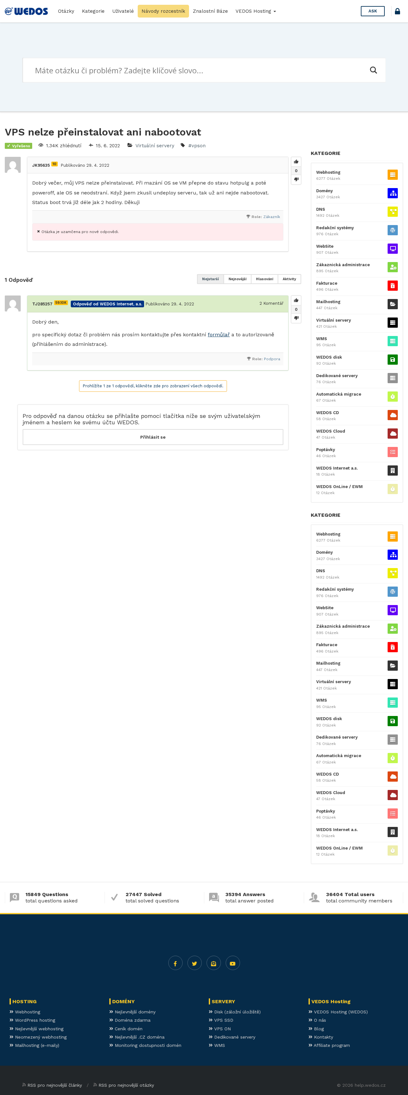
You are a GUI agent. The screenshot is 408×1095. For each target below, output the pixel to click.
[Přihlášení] (397, 12)
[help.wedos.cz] (26, 11)
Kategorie (93, 11)
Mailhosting (328, 301)
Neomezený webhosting (40, 1037)
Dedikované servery (337, 375)
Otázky (66, 11)
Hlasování (264, 279)
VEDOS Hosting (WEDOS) (340, 1011)
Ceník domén (127, 1028)
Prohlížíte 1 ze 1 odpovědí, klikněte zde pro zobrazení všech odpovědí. (153, 385)
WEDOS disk (329, 357)
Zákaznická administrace (343, 264)
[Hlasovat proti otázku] (296, 179)
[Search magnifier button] (373, 70)
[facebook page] (175, 963)
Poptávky (325, 449)
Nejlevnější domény (134, 1011)
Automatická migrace (338, 394)
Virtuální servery (154, 146)
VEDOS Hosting (254, 11)
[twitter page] (194, 963)
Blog (318, 1028)
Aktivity (289, 279)
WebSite (324, 246)
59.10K (61, 303)
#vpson (197, 146)
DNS (320, 209)
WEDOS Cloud (330, 431)
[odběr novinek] (214, 963)
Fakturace (326, 283)
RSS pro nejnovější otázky (126, 1085)
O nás (319, 1020)
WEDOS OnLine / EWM (339, 486)
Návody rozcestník (163, 11)
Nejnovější (237, 279)
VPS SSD (223, 1020)
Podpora (272, 359)
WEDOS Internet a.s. (337, 468)
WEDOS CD (327, 412)
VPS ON (222, 1028)
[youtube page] (233, 963)
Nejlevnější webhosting (38, 1028)
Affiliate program (331, 1045)
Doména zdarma (131, 1020)
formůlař (219, 335)
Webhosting (328, 172)
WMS (321, 338)
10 (54, 164)
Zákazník (271, 217)
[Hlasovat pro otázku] (296, 162)
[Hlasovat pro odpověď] (296, 300)
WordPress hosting (34, 1020)
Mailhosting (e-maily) (36, 1045)
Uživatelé (123, 11)
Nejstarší (210, 279)
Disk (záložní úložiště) (237, 1011)
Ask (372, 11)
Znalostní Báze (210, 11)
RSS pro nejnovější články (54, 1085)
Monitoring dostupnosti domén (147, 1045)
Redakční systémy (335, 227)
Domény (324, 190)
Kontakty (322, 1037)
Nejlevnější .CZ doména (138, 1037)
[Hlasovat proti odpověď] (296, 318)
